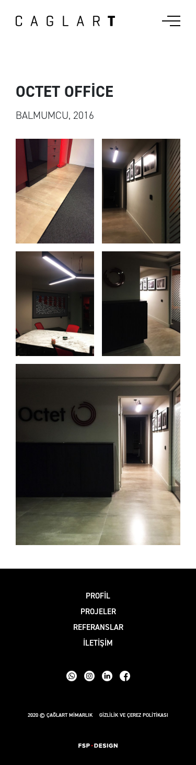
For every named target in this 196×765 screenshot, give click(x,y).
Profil (98, 596)
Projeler (98, 611)
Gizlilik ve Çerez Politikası (133, 715)
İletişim (98, 643)
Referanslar (98, 627)
